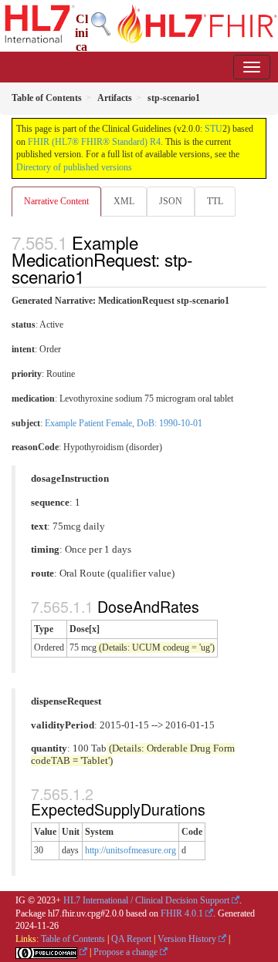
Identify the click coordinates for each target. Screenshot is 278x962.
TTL (215, 201)
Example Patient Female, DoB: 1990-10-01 (123, 423)
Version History (187, 938)
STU (213, 128)
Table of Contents (73, 938)
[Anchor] (92, 275)
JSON (170, 201)
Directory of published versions (74, 167)
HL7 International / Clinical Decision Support (146, 900)
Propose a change (125, 952)
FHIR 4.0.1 (182, 913)
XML (124, 201)
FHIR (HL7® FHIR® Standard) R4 (94, 141)
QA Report (131, 938)
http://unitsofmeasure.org (130, 850)
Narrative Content (56, 201)
